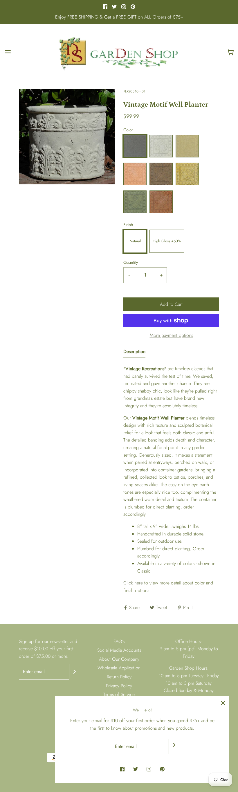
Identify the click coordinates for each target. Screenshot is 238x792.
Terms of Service (119, 694)
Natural (135, 241)
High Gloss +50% (167, 241)
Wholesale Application (119, 667)
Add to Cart (171, 304)
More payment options (171, 335)
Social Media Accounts (119, 650)
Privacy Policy (119, 685)
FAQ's (119, 641)
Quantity (130, 262)
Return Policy (119, 676)
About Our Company (119, 659)
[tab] (134, 353)
